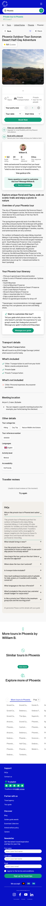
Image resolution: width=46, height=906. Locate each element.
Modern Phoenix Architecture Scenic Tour (36, 749)
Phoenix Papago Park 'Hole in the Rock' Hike (23, 749)
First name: (8, 848)
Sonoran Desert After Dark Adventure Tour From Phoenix (36, 738)
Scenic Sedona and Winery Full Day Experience (36, 705)
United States (19, 25)
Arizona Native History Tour (11, 721)
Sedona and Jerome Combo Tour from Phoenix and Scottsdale (23, 710)
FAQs (6, 772)
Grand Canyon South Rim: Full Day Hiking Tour (11, 710)
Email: (6, 863)
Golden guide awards (11, 819)
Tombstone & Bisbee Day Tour (23, 754)
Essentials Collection (11, 823)
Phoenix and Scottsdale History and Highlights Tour (36, 732)
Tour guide (8, 804)
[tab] (20, 699)
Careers (7, 832)
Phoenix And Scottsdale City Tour (36, 727)
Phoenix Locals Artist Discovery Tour (11, 749)
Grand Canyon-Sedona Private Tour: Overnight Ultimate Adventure (11, 705)
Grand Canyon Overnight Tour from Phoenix (23, 705)
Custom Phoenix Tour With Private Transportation (23, 727)
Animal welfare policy (11, 828)
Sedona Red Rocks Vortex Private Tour (11, 754)
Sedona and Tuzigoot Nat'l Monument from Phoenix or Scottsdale (23, 732)
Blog (5, 815)
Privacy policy (23, 899)
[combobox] (33, 114)
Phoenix (31, 25)
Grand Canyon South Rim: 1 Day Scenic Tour (23, 721)
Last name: (8, 856)
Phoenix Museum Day (11, 743)
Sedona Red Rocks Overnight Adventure (36, 743)
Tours (9, 25)
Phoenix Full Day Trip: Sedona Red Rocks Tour (36, 721)
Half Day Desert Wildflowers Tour (23, 743)
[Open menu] (41, 4)
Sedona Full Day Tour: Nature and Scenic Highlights (36, 710)
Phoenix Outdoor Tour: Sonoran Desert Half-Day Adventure (23, 738)
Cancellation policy (29, 899)
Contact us (8, 777)
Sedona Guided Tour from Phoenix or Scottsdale (11, 738)
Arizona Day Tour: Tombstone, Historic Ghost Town (11, 732)
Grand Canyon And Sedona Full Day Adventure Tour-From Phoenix (11, 716)
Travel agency (9, 800)
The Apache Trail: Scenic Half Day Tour (23, 716)
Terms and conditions (16, 899)
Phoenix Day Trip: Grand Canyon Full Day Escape (11, 727)
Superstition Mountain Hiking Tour (36, 716)
